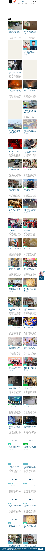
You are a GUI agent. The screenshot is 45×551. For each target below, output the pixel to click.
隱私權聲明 (18, 549)
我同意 (40, 548)
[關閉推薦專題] (44, 271)
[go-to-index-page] (23, 1)
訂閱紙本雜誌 (11, 1)
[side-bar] (35, 1)
